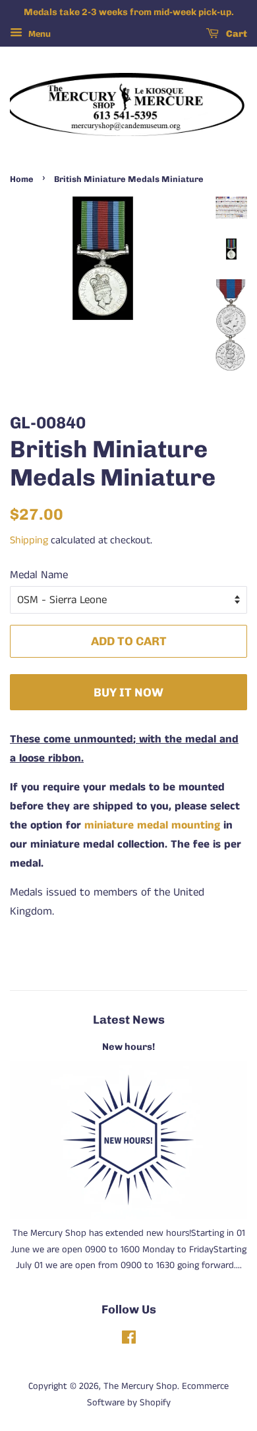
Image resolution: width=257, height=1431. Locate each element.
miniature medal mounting (152, 825)
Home (22, 179)
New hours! (128, 1047)
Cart (235, 33)
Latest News (129, 1019)
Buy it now (128, 692)
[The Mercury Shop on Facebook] (128, 1340)
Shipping (29, 540)
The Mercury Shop (140, 1386)
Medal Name (39, 575)
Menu (38, 34)
